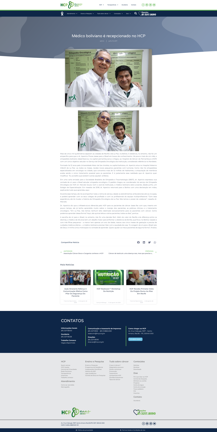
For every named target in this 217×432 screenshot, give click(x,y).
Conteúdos (117, 13)
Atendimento (71, 13)
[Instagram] (143, 4)
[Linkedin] (150, 4)
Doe (127, 13)
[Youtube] (154, 4)
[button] (138, 242)
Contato (133, 5)
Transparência (111, 5)
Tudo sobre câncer (102, 13)
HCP (100, 5)
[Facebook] (146, 4)
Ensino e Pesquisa (86, 13)
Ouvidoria (125, 5)
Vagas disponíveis (68, 343)
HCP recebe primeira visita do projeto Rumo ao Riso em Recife (142, 291)
